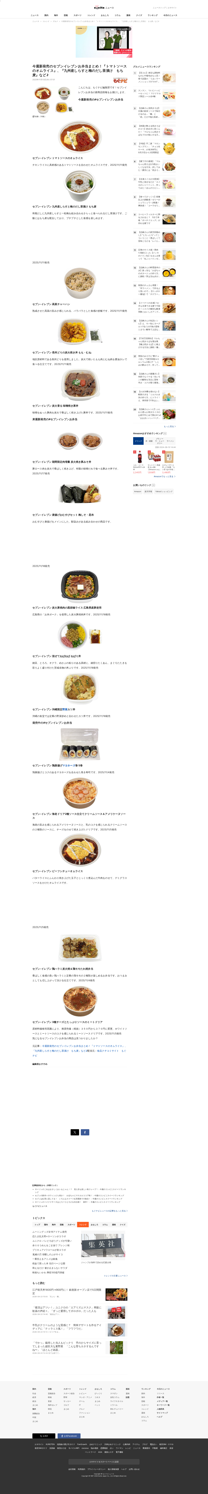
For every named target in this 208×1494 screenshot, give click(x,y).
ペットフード (90, 1452)
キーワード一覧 (163, 1405)
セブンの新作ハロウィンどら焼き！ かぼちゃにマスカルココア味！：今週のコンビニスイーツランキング (79, 1195)
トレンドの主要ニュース (115, 1276)
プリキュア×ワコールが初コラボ (49, 1249)
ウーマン (119, 1448)
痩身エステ (108, 1452)
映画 (50, 1397)
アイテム (136, 1444)
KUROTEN (50, 1444)
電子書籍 (119, 1452)
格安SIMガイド (41, 1448)
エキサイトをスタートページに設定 (104, 1462)
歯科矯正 (163, 1448)
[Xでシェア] (75, 1132)
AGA (100, 1452)
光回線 (52, 1448)
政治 (34, 1401)
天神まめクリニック (112, 1444)
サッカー (67, 1401)
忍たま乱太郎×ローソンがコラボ (49, 1236)
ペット (97, 1405)
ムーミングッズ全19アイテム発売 (49, 1231)
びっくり (98, 1393)
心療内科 (126, 1444)
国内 (46, 15)
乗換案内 (146, 1448)
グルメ (82, 1409)
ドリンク (138, 441)
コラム (118, 15)
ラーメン (170, 441)
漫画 (128, 15)
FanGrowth (82, 1444)
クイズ (139, 15)
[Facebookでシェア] (85, 1132)
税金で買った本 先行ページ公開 (48, 1263)
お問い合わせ (134, 1469)
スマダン (114, 1393)
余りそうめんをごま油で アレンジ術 (51, 1245)
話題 (127, 1397)
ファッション (84, 1413)
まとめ (35, 1405)
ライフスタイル (116, 1401)
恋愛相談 (104, 1448)
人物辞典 (160, 1409)
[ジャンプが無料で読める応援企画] (103, 1245)
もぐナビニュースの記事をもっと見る (109, 1211)
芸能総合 (51, 1393)
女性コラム (114, 1397)
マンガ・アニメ (85, 1397)
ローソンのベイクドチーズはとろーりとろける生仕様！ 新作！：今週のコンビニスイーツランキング (77, 1202)
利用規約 (81, 1469)
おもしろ (105, 15)
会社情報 (72, 1469)
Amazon (137, 491)
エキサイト (172, 7)
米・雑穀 (149, 441)
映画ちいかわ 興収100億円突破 (48, 1272)
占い (112, 1448)
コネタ (97, 1397)
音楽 (50, 1401)
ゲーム (82, 1401)
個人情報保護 (113, 1469)
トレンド (91, 15)
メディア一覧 (162, 1401)
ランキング (153, 15)
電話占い (153, 1444)
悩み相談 (94, 1448)
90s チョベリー (116, 1409)
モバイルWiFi (73, 1448)
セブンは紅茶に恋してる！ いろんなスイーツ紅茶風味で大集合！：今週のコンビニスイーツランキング (78, 1199)
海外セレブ (52, 1405)
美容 (171, 1448)
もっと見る (169, 426)
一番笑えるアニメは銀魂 (44, 1258)
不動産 (155, 1448)
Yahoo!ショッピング (163, 491)
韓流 (50, 1409)
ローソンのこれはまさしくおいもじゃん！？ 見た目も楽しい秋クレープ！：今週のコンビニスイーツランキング (80, 1190)
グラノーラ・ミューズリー (159, 441)
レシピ (128, 1448)
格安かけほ (61, 1448)
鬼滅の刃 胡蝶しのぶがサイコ (47, 1254)
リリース (160, 1393)
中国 (34, 1417)
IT (80, 1405)
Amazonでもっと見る (163, 476)
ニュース (35, 15)
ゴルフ (66, 1405)
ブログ (145, 1444)
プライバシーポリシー (96, 1469)
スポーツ (78, 15)
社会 (34, 1393)
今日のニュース (170, 15)
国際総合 (36, 1413)
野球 (65, 1397)
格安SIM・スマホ (166, 1444)
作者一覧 (160, 1397)
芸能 (66, 15)
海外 (56, 15)
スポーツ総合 (69, 1393)
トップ (37, 1224)
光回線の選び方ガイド (66, 1444)
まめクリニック (95, 1444)
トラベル (114, 1405)
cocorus (85, 1448)
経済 (34, 1397)
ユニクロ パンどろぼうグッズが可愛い (52, 1240)
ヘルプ (159, 1417)
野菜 (64, 709)
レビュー (82, 1393)
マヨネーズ (68, 765)
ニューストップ (159, 7)
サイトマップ (162, 1413)
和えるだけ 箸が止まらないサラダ (49, 1268)
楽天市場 (148, 491)
